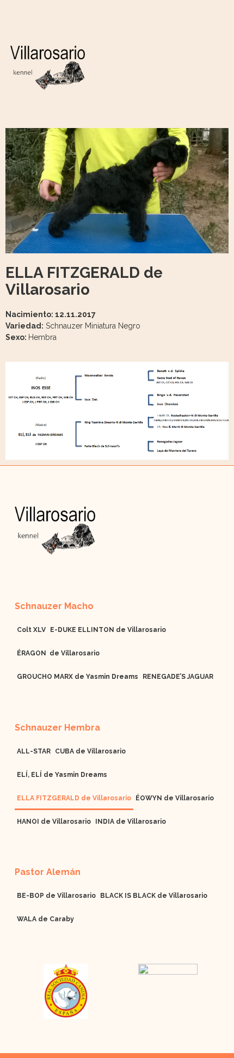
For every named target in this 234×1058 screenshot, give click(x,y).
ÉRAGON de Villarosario (58, 653)
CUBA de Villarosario (90, 751)
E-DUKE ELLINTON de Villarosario (108, 630)
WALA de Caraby (45, 919)
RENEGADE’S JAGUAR (178, 676)
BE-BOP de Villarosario (56, 895)
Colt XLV (31, 630)
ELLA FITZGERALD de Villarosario (74, 798)
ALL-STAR (34, 751)
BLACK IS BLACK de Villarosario (153, 895)
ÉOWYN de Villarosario (175, 798)
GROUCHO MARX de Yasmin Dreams (77, 676)
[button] (216, 81)
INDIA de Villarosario (130, 821)
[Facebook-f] (19, 570)
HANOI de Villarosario (54, 821)
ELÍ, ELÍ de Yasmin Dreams (62, 775)
